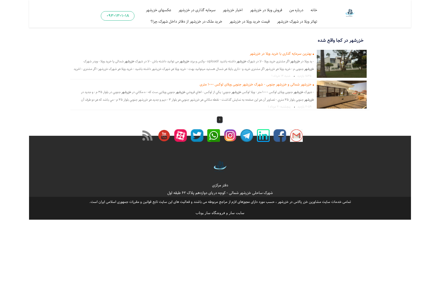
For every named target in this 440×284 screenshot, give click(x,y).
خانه (314, 10)
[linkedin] (263, 135)
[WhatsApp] (213, 135)
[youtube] (164, 135)
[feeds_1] (147, 135)
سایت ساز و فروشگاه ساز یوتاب (220, 213)
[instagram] (230, 135)
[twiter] (197, 135)
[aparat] (180, 135)
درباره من (296, 10)
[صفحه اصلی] (350, 13)
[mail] (296, 135)
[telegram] (246, 135)
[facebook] (279, 135)
